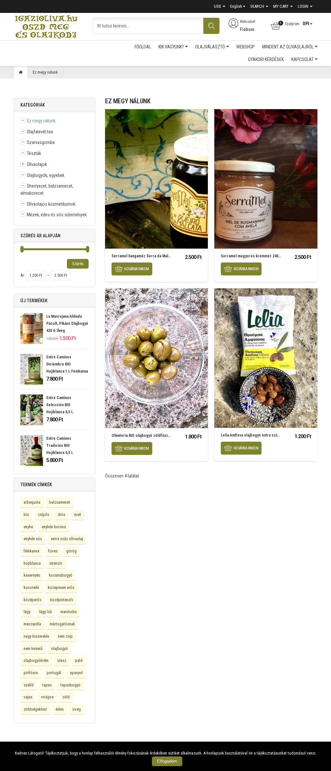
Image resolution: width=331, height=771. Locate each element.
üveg (76, 709)
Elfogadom (167, 761)
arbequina (32, 502)
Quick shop (156, 179)
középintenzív (61, 599)
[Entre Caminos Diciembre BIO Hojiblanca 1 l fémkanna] (31, 370)
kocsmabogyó (60, 575)
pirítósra (31, 672)
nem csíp (65, 636)
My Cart (281, 6)
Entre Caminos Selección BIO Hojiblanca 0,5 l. (60, 405)
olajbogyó (59, 648)
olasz (61, 660)
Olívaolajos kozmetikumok (51, 204)
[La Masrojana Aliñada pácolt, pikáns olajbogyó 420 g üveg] (31, 329)
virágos (47, 696)
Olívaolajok (37, 164)
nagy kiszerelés (36, 636)
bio (26, 514)
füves (53, 551)
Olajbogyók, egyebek (45, 175)
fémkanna (31, 551)
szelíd (29, 685)
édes (60, 709)
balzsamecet (59, 502)
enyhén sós (33, 538)
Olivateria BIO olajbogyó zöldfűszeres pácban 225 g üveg (160, 435)
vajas (28, 696)
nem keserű (33, 648)
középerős (32, 599)
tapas (47, 685)
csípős (43, 514)
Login (303, 6)
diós (61, 514)
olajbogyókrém (36, 660)
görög (71, 551)
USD (218, 6)
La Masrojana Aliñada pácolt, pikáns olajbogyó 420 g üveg (67, 323)
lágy (27, 611)
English (236, 6)
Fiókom (247, 29)
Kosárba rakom (136, 269)
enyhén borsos (54, 526)
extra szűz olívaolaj (67, 538)
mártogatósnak (62, 624)
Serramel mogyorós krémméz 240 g (251, 256)
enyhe (28, 526)
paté (78, 660)
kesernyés (32, 575)
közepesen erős (61, 587)
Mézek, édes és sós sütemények (57, 214)
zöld (66, 696)
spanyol (76, 672)
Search (257, 6)
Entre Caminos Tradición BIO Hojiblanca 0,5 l (59, 445)
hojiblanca (32, 563)
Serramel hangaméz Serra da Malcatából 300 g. (152, 256)
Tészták (34, 153)
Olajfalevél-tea (40, 131)
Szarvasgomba (41, 142)
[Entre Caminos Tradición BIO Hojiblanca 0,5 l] (31, 451)
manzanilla (32, 624)
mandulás (68, 611)
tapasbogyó (70, 685)
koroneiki (31, 587)
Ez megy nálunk (41, 120)
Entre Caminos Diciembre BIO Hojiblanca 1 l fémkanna (67, 364)
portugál (54, 672)
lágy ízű (45, 611)
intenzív (55, 563)
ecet (77, 514)
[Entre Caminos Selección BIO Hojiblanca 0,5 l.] (31, 411)
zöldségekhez (35, 709)
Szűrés (77, 263)
